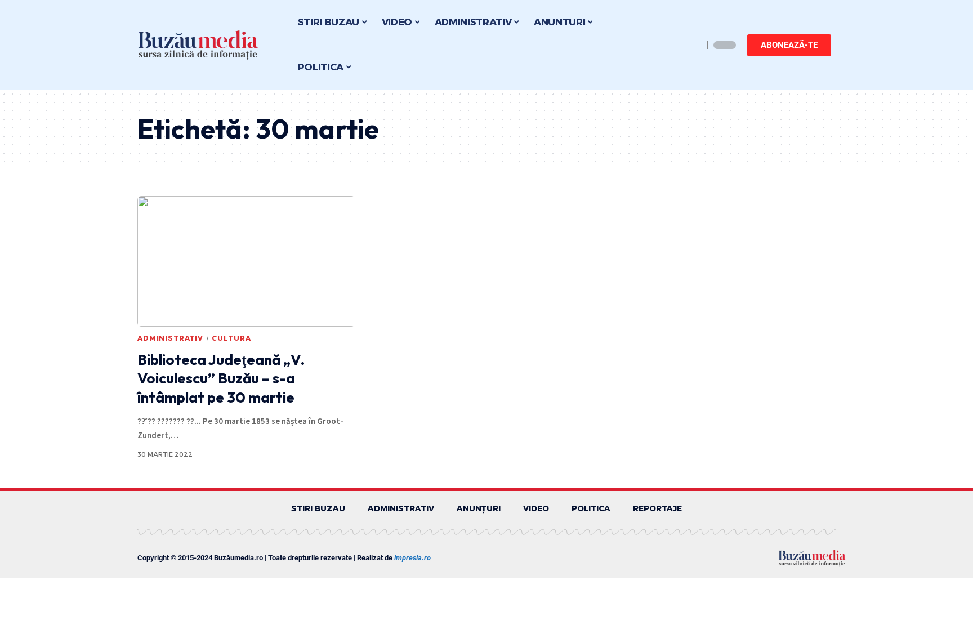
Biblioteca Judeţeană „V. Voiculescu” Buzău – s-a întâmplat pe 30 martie (221, 378)
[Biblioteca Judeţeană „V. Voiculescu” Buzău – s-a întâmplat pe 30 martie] (246, 261)
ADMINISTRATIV (170, 338)
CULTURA (231, 338)
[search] (692, 45)
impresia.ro (412, 558)
